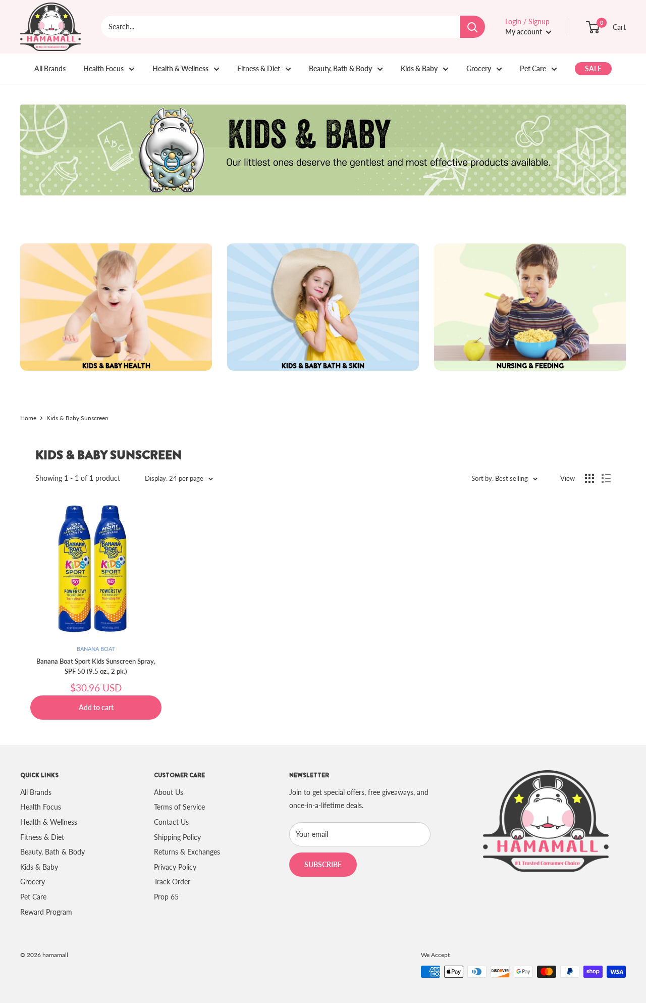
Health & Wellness (180, 68)
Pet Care (533, 68)
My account (524, 31)
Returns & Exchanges (187, 851)
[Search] (472, 27)
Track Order (172, 881)
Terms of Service (179, 807)
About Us (168, 792)
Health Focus (103, 68)
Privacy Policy (175, 867)
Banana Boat (96, 648)
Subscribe (323, 864)
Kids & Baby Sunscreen (77, 418)
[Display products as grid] (589, 478)
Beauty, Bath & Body (340, 68)
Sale (593, 68)
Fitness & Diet (258, 68)
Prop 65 (166, 896)
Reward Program (46, 912)
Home (28, 418)
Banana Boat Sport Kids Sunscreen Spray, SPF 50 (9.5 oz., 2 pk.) (95, 666)
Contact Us (171, 822)
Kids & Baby (419, 68)
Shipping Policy (177, 837)
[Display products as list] (606, 478)
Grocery (478, 68)
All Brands (50, 68)
